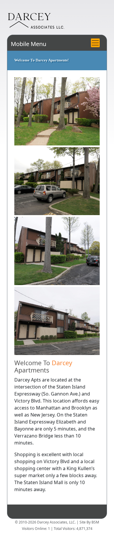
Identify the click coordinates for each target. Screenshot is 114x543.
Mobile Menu (28, 44)
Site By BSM (89, 522)
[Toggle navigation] (95, 42)
